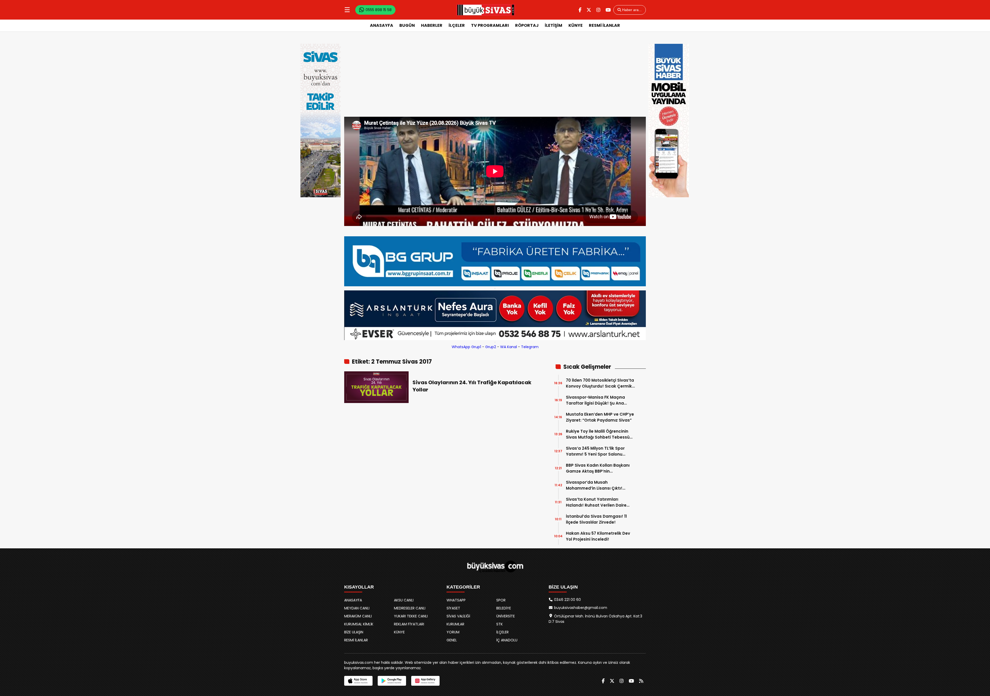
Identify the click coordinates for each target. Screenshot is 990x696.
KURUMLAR (455, 624)
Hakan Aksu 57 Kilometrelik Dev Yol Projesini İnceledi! (598, 536)
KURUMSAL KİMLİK (358, 624)
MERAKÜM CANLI (358, 616)
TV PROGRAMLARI (490, 25)
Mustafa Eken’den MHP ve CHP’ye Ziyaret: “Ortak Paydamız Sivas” (600, 417)
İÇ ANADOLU (506, 640)
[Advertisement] (495, 78)
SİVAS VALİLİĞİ (458, 616)
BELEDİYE (503, 608)
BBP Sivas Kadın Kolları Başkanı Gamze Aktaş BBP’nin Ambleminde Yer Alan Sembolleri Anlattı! (599, 468)
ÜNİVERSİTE (505, 616)
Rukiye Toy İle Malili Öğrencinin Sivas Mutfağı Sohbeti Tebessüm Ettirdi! (600, 434)
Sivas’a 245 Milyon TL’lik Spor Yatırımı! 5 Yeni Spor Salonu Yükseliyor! (595, 451)
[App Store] (358, 681)
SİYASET (453, 608)
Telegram (530, 346)
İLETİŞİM (553, 25)
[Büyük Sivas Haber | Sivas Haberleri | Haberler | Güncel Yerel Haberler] (485, 10)
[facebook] (580, 9)
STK (499, 624)
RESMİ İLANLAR (604, 25)
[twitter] (589, 9)
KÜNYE (575, 25)
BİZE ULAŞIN (353, 632)
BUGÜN (407, 25)
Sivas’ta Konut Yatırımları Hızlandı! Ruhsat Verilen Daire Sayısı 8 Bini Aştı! (596, 502)
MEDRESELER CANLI (409, 608)
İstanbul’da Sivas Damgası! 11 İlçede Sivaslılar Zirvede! (596, 519)
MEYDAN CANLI (356, 608)
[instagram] (598, 9)
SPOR (501, 600)
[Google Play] (392, 681)
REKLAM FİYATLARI (409, 624)
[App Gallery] (425, 681)
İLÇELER (457, 25)
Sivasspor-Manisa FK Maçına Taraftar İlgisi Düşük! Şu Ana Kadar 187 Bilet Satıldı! (595, 400)
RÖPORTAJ (527, 25)
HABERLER (431, 25)
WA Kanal (508, 346)
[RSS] (641, 680)
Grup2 (490, 346)
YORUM (453, 632)
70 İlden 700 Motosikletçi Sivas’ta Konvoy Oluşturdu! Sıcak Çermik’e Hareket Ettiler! (601, 383)
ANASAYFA (381, 25)
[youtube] (608, 9)
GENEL (452, 640)
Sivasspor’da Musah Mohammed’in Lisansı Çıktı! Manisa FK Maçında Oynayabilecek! (594, 485)
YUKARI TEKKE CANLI (411, 616)
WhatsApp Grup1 (466, 346)
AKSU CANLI (404, 600)
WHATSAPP (456, 600)
